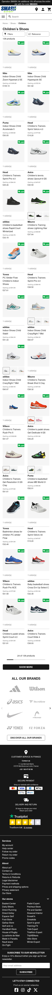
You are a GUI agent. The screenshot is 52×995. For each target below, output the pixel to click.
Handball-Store (9, 929)
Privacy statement (10, 889)
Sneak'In (31, 916)
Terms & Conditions (11, 873)
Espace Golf (8, 916)
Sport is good (33, 922)
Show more (26, 666)
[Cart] (49, 9)
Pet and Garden (34, 909)
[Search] (9, 16)
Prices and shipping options (15, 886)
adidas (6, 221)
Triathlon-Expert (34, 932)
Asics (30, 172)
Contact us (26, 761)
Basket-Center (9, 903)
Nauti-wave (7, 941)
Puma (6, 122)
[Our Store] (36, 9)
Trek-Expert (32, 929)
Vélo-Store (32, 938)
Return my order (9, 854)
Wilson (6, 426)
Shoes (13, 23)
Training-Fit (32, 925)
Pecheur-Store (34, 906)
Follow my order (9, 851)
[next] (50, 708)
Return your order (26, 810)
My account (7, 845)
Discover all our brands (26, 737)
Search (15, 16)
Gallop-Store (8, 922)
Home (5, 23)
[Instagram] (23, 990)
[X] (35, 990)
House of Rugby (9, 932)
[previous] (2, 708)
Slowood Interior (35, 913)
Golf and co (7, 925)
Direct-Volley (8, 913)
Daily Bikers (8, 906)
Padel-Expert (33, 903)
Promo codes (8, 857)
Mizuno (31, 221)
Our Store (6, 893)
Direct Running (9, 909)
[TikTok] (29, 990)
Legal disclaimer (10, 880)
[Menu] (3, 16)
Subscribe (26, 972)
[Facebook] (16, 990)
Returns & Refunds (11, 877)
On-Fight (6, 945)
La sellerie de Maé (11, 935)
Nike (5, 73)
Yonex (6, 274)
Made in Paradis (10, 938)
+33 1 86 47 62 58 (26, 769)
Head (30, 122)
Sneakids (31, 919)
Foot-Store (7, 919)
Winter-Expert (33, 941)
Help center (7, 848)
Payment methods (10, 883)
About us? (7, 867)
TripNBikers (32, 935)
